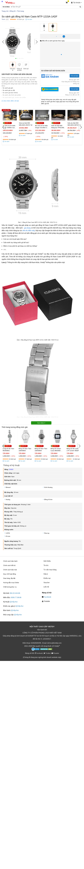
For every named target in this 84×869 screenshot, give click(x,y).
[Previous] (3, 41)
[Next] (36, 41)
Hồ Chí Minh (49, 35)
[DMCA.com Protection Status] (46, 649)
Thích (3, 19)
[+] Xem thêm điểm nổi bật (10, 101)
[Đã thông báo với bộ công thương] (36, 649)
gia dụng (27, 228)
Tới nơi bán (74, 76)
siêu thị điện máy (28, 230)
